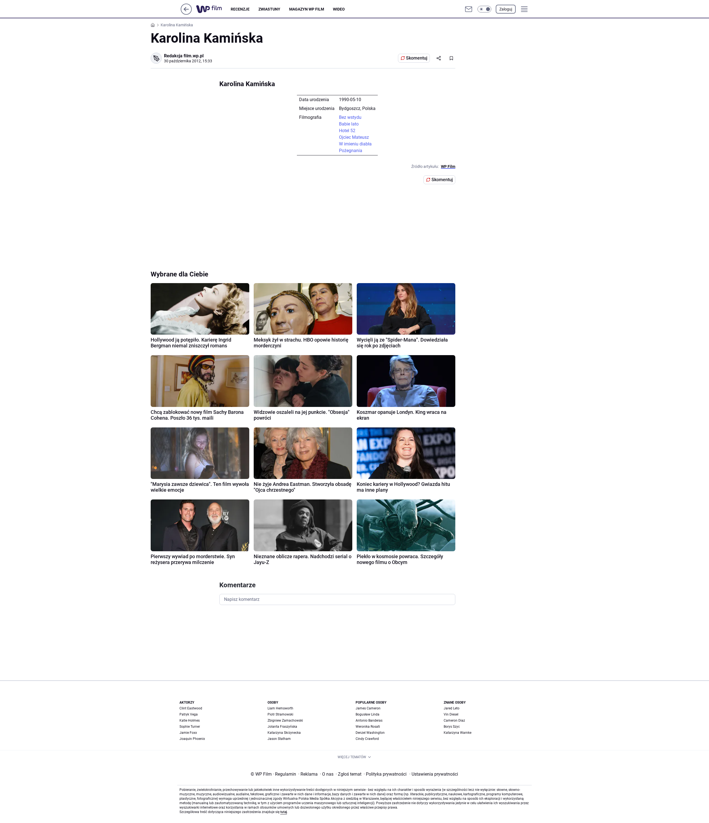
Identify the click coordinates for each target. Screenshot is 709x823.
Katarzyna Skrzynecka (284, 733)
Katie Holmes (189, 720)
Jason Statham (279, 739)
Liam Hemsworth (280, 708)
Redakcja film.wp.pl (184, 55)
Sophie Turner (189, 727)
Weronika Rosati (368, 727)
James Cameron (368, 708)
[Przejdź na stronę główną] (186, 13)
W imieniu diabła (355, 144)
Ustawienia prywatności (433, 774)
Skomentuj (416, 58)
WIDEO (339, 9)
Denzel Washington (370, 733)
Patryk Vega (188, 714)
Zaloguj (505, 9)
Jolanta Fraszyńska (282, 727)
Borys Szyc (452, 727)
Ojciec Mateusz (354, 137)
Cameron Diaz (454, 720)
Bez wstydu (350, 117)
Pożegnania (350, 150)
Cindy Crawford (367, 739)
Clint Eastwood (190, 708)
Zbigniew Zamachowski (285, 720)
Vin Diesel (451, 714)
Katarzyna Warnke (457, 733)
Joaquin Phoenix (192, 739)
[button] (484, 9)
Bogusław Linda (367, 714)
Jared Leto (451, 708)
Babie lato (349, 124)
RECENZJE (240, 9)
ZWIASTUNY (269, 9)
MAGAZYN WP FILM (306, 9)
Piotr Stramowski (280, 714)
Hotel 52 (347, 130)
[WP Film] (213, 9)
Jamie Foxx (188, 733)
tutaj (283, 812)
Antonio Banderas (369, 720)
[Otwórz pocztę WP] (468, 9)
